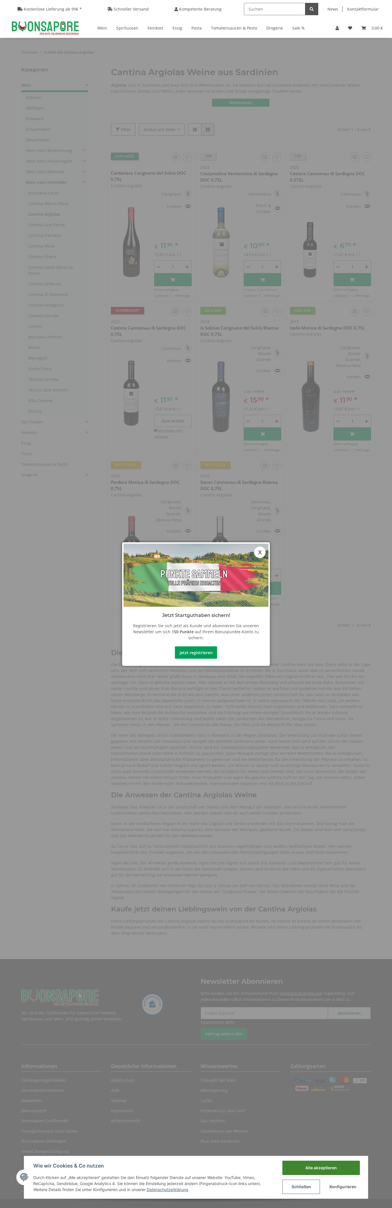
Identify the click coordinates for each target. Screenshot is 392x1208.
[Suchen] (311, 9)
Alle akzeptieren (321, 1167)
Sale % (298, 28)
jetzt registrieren (196, 652)
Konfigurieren (342, 1186)
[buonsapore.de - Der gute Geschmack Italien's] (45, 28)
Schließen (301, 1186)
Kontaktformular (363, 9)
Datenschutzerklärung (167, 1189)
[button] (337, 28)
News (332, 9)
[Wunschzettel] (350, 28)
